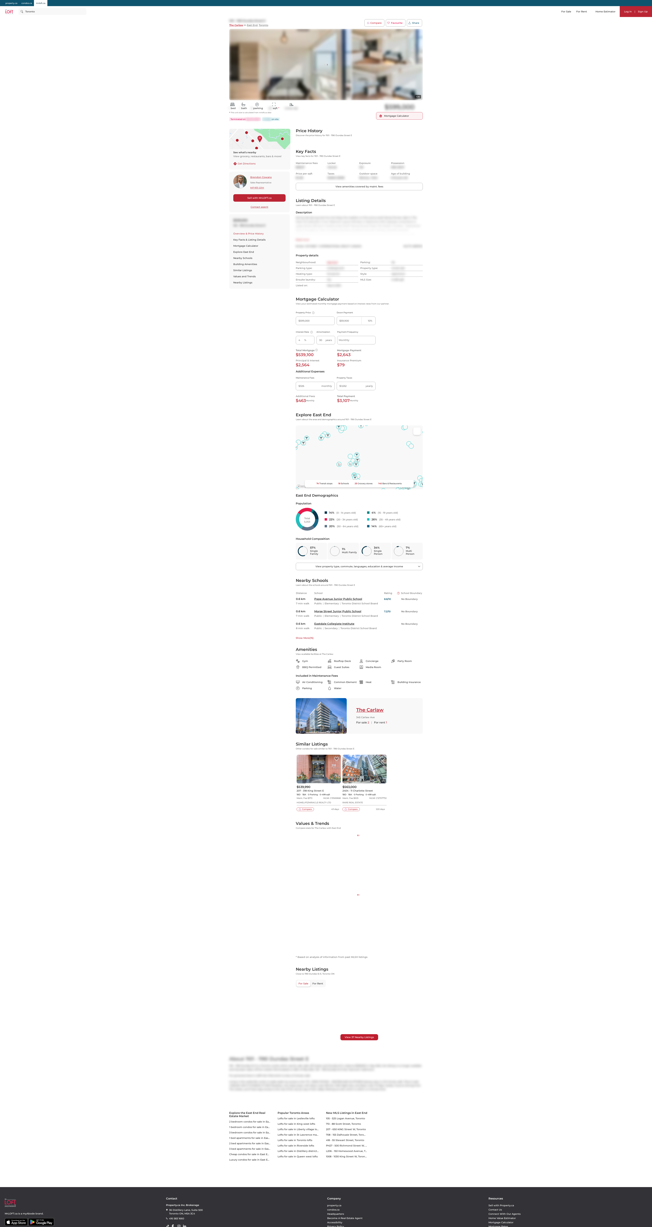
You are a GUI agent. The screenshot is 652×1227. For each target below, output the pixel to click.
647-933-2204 (257, 188)
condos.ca (26, 3)
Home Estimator (605, 11)
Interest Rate (304, 374)
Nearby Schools (242, 258)
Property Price (305, 355)
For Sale (566, 11)
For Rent (581, 11)
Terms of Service (371, 69)
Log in (379, 92)
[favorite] (336, 801)
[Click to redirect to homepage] (9, 11)
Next (363, 59)
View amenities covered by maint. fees (359, 229)
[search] (52, 11)
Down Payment (345, 355)
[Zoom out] (417, 1192)
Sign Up (643, 11)
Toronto (263, 25)
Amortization (323, 374)
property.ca (11, 3)
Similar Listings (242, 270)
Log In (628, 11)
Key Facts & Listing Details (249, 239)
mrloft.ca (40, 3)
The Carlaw (236, 25)
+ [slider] (417, 894)
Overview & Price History (248, 233)
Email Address (346, 47)
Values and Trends (244, 276)
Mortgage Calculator (245, 245)
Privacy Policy (353, 69)
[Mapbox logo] (304, 529)
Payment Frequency (347, 374)
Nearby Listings (242, 282)
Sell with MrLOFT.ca (259, 197)
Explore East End (243, 251)
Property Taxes (344, 420)
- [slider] (385, 894)
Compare (376, 22)
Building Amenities (245, 264)
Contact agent (259, 207)
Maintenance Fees (305, 420)
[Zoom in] (417, 1186)
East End (252, 25)
